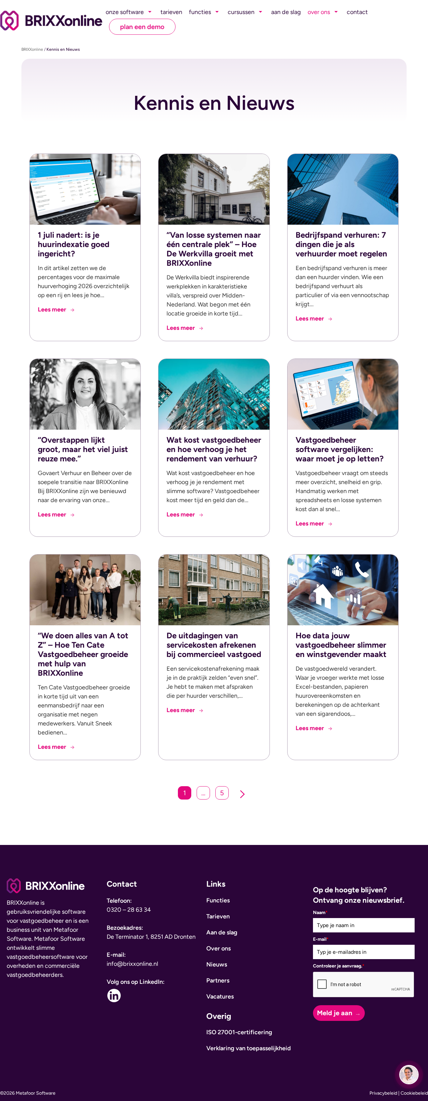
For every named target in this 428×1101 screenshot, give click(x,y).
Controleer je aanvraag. (338, 966)
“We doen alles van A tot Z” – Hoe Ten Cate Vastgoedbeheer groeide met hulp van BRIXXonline (83, 654)
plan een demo (142, 27)
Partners (217, 980)
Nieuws (216, 964)
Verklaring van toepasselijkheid (248, 1048)
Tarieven (218, 916)
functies (200, 12)
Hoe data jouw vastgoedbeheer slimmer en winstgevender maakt (341, 645)
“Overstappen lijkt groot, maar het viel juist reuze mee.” (83, 449)
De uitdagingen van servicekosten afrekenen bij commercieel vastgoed (214, 645)
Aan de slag (221, 932)
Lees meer (56, 309)
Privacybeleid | (385, 1093)
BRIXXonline (32, 49)
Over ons (218, 948)
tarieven (171, 12)
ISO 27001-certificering (239, 1032)
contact (357, 12)
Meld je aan (334, 1013)
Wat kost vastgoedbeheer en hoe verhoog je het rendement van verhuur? (214, 449)
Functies (218, 900)
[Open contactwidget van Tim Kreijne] (409, 1074)
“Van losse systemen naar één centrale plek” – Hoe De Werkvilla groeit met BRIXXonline (214, 249)
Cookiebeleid (414, 1093)
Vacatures (220, 996)
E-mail (321, 939)
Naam (320, 912)
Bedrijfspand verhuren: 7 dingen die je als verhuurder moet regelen (341, 244)
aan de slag (286, 12)
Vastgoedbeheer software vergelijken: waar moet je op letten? (340, 449)
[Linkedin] (114, 995)
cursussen (241, 12)
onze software (125, 12)
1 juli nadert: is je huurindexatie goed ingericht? (73, 244)
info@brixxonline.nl (132, 963)
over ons (319, 12)
